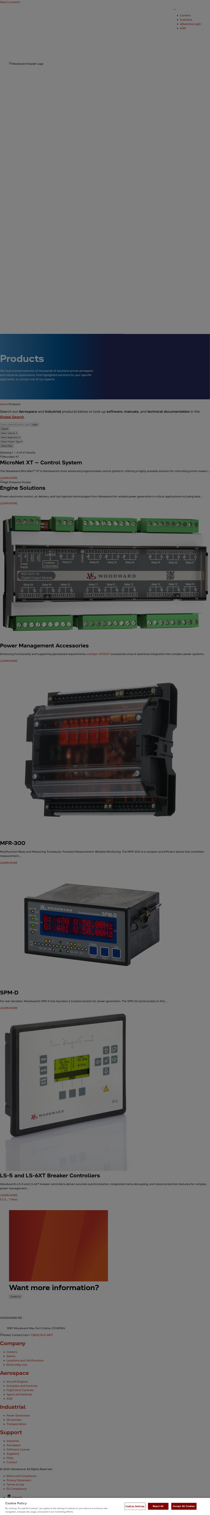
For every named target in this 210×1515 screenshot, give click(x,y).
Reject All (158, 1506)
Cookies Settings (135, 1506)
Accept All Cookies (184, 1506)
